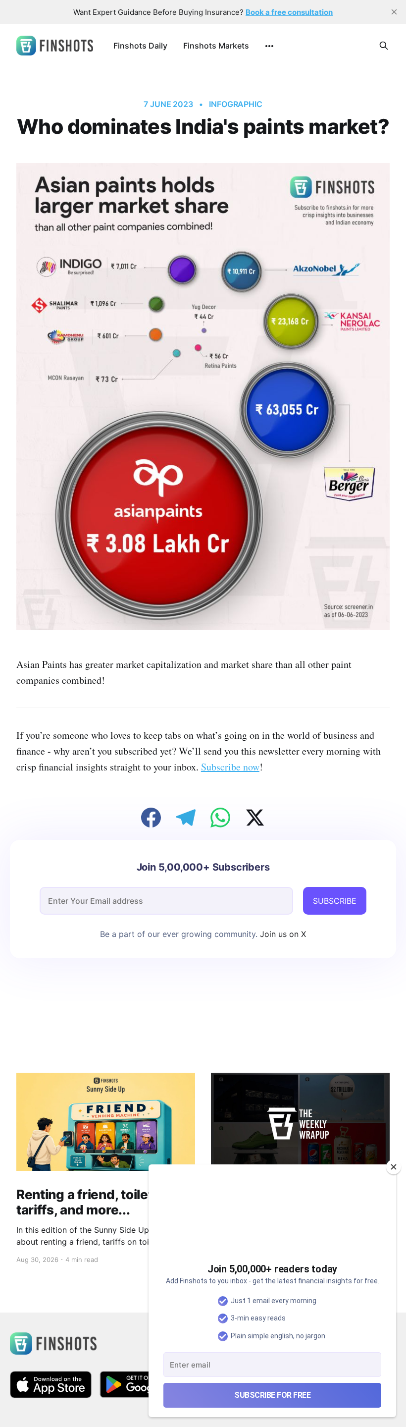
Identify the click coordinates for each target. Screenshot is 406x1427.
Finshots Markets (216, 46)
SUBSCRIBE (334, 901)
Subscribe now (230, 766)
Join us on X (281, 934)
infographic (235, 104)
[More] (269, 46)
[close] (394, 12)
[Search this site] (384, 46)
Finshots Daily (140, 46)
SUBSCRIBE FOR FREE (272, 1395)
